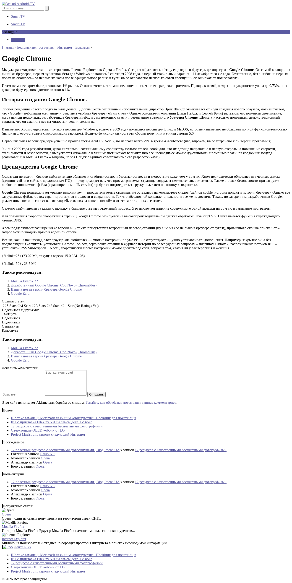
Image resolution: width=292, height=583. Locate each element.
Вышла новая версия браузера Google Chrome (46, 289)
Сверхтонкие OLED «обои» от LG (38, 430)
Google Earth (20, 293)
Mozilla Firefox (13, 526)
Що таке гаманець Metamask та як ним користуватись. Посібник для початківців (73, 418)
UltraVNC (47, 454)
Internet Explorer (14, 539)
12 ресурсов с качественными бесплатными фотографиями (57, 426)
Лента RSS (22, 547)
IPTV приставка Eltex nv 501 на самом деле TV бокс (51, 422)
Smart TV (18, 16)
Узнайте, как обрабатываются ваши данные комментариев (131, 402)
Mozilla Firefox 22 (24, 281)
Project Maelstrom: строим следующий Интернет (48, 434)
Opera (45, 458)
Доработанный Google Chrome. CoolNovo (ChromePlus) (53, 285)
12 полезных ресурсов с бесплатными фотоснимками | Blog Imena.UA (65, 450)
